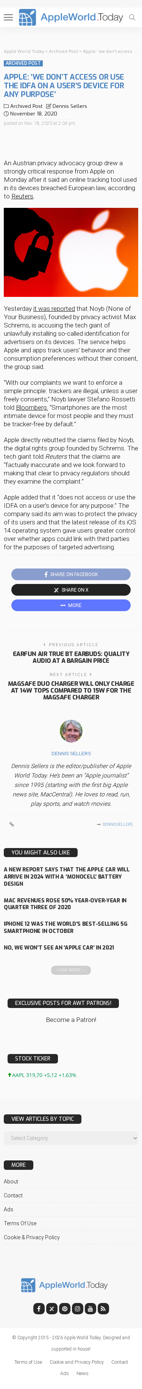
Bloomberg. (32, 407)
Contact (13, 1195)
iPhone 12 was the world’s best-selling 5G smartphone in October (66, 927)
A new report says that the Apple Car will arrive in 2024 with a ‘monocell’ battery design (67, 877)
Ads (8, 1209)
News (82, 1373)
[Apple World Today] (71, 16)
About (11, 1181)
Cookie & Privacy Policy (32, 1237)
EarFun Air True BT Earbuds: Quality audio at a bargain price (71, 657)
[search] (132, 17)
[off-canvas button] (8, 17)
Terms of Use (20, 1223)
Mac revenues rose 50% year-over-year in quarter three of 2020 (65, 904)
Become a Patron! (71, 1019)
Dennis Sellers (70, 106)
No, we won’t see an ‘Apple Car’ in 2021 (59, 947)
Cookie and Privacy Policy (77, 1362)
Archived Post (23, 63)
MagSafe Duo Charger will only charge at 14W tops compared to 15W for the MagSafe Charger (71, 690)
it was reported (54, 308)
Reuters (22, 196)
